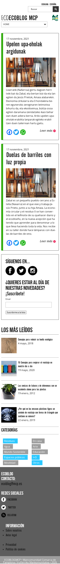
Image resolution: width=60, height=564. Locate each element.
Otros (36, 462)
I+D (35, 457)
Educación (39, 452)
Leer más (46, 130)
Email (8, 299)
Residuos (9, 441)
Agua (7, 446)
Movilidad (9, 462)
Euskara (45, 4)
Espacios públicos (14, 457)
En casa (37, 441)
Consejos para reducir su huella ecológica (35, 339)
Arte (35, 446)
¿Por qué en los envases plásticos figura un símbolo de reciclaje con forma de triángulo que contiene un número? (38, 412)
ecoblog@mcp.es (11, 484)
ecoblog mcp (19, 18)
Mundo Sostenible (14, 452)
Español (53, 4)
